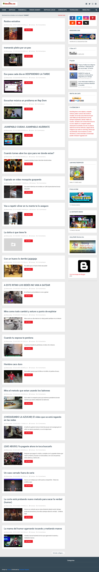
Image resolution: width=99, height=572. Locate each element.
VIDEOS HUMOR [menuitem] (34, 10)
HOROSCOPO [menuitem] (62, 10)
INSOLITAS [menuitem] (86, 10)
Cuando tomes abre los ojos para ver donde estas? (29, 153)
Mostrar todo (61, 15)
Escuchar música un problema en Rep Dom (25, 100)
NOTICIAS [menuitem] (12, 10)
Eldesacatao (9, 25)
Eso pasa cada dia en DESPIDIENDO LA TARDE (27, 74)
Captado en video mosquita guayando (22, 179)
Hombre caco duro (13, 364)
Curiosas (32, 25)
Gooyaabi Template (24, 569)
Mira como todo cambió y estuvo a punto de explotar (30, 311)
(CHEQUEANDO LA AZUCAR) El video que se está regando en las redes (32, 418)
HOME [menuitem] (4, 10)
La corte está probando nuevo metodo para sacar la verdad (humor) (33, 501)
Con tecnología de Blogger (77, 274)
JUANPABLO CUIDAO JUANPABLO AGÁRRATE (27, 127)
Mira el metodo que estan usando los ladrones (27, 390)
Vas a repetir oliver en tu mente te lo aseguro (26, 206)
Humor (32, 104)
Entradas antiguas (58, 553)
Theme (9, 569)
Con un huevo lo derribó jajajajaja (20, 258)
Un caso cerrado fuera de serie (19, 473)
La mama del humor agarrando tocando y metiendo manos (33, 528)
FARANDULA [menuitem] (22, 10)
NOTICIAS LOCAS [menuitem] (49, 10)
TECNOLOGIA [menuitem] (74, 10)
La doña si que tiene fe (15, 232)
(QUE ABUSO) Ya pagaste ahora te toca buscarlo (28, 446)
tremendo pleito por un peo (17, 47)
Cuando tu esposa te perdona (18, 338)
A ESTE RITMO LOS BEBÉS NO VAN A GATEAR (27, 285)
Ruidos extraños (12, 21)
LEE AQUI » (29, 29)
